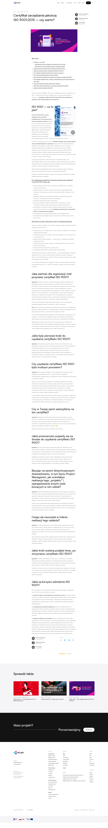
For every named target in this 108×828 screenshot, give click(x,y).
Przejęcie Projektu (52, 796)
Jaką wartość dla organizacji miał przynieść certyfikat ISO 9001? (49, 68)
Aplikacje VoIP (51, 765)
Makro (90, 753)
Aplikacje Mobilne (17, 697)
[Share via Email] (60, 640)
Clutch (90, 772)
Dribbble (91, 776)
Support (50, 792)
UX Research (50, 769)
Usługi (58, 2)
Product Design (51, 768)
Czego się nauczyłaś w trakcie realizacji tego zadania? (47, 83)
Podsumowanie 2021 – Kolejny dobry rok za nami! (52, 699)
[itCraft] (17, 3)
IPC (90, 761)
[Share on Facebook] (73, 640)
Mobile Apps (65, 761)
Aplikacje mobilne (51, 755)
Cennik (79, 2)
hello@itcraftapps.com (18, 762)
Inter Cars (91, 759)
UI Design (50, 773)
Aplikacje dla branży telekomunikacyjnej (70, 777)
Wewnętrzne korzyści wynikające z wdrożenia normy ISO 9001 (50, 64)
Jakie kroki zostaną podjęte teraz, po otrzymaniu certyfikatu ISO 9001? (51, 85)
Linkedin (91, 774)
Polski (31, 809)
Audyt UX (50, 787)
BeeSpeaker (91, 763)
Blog (83, 2)
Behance (91, 778)
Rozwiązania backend (52, 759)
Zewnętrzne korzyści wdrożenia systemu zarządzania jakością (50, 66)
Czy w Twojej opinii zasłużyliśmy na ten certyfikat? (46, 75)
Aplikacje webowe (51, 757)
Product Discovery (52, 780)
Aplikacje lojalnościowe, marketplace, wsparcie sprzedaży (74, 780)
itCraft (44, 93)
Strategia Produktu (52, 784)
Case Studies (69, 2)
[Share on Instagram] (64, 640)
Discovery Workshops (52, 782)
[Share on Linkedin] (69, 640)
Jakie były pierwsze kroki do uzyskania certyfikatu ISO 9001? (49, 70)
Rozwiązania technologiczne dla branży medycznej (73, 775)
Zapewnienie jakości (52, 761)
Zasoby (64, 768)
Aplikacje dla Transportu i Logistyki (69, 779)
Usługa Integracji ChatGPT (53, 763)
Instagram (91, 781)
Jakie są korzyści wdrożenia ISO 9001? (43, 88)
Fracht (90, 757)
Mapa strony (77, 809)
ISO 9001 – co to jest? (39, 62)
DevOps (50, 798)
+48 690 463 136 (17, 764)
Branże (62, 2)
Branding (50, 775)
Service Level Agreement (53, 794)
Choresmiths (91, 765)
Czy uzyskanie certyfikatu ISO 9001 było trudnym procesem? (49, 73)
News (15, 11)
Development (51, 753)
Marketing (65, 763)
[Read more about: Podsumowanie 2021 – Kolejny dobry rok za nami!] (54, 688)
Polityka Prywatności (84, 809)
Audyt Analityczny (51, 789)
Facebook (91, 779)
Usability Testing (51, 777)
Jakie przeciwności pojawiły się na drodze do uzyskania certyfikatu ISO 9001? (53, 77)
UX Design (50, 771)
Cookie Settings (91, 809)
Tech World (65, 765)
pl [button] (93, 2)
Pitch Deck (50, 785)
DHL (90, 755)
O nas (75, 2)
